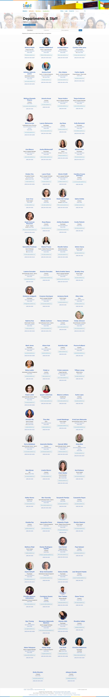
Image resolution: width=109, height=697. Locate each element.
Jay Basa (63, 123)
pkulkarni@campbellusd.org (79, 353)
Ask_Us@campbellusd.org (66, 693)
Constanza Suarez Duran (46, 597)
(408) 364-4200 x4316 (46, 656)
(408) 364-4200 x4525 (63, 454)
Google (32, 688)
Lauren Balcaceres (46, 123)
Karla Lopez (79, 395)
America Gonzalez (46, 271)
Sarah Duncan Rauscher (30, 222)
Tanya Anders (63, 98)
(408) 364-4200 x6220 (46, 82)
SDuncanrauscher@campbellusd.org (29, 229)
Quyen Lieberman (46, 395)
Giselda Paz (30, 522)
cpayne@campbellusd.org (79, 503)
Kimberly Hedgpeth (29, 296)
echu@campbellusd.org (29, 181)
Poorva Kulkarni (79, 345)
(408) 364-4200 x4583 (30, 631)
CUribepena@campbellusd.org (79, 55)
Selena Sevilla (63, 572)
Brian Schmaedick (46, 572)
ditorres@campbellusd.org (79, 602)
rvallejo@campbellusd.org (79, 627)
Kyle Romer (63, 547)
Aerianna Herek (62, 296)
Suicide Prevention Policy (67, 694)
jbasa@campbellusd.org (62, 129)
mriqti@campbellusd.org (29, 553)
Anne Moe (79, 444)
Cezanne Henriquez (46, 296)
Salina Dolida (79, 199)
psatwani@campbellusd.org (79, 553)
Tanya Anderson (79, 98)
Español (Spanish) (30, 689)
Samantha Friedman (30, 247)
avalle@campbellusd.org (62, 628)
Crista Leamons (62, 370)
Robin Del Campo (63, 199)
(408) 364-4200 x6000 (30, 405)
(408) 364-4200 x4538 (63, 605)
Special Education (29, 177)
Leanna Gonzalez (30, 271)
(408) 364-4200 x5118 (63, 557)
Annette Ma (30, 419)
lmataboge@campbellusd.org (63, 425)
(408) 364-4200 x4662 (46, 507)
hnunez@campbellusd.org (29, 503)
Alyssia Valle (62, 621)
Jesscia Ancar (46, 98)
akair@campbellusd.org (46, 353)
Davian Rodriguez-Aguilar (46, 547)
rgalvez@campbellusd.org (63, 254)
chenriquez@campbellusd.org (46, 303)
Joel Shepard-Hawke (79, 572)
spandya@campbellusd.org (63, 503)
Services (38, 11)
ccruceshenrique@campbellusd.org (79, 181)
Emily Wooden (38, 672)
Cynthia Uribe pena (79, 47)
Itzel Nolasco (79, 470)
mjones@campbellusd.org (29, 353)
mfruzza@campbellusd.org (46, 254)
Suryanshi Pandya (62, 497)
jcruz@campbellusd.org (29, 204)
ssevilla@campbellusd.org (63, 579)
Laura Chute (46, 174)
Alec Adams (63, 72)
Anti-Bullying (60, 694)
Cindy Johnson (79, 321)
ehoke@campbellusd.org (79, 303)
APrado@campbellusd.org (63, 529)
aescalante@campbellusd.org (62, 229)
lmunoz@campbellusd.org (46, 476)
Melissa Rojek (29, 47)
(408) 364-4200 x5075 (63, 281)
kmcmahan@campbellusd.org (29, 451)
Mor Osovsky (46, 497)
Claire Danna (46, 199)
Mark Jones (30, 345)
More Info (74, 693)
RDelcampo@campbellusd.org (62, 204)
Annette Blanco (62, 47)
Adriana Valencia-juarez (30, 73)
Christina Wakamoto (79, 647)
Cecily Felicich (79, 222)
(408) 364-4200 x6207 (79, 455)
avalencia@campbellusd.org (30, 81)
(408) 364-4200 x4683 (63, 257)
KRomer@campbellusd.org (63, 554)
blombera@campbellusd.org (63, 400)
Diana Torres (79, 596)
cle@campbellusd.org (46, 376)
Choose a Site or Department (29, 24)
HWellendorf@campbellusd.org (46, 55)
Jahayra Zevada (71, 672)
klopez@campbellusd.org (79, 400)
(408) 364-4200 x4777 (79, 159)
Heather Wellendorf (46, 47)
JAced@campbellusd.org (46, 79)
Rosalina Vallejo (79, 621)
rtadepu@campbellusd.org (63, 602)
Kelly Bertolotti (79, 123)
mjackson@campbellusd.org (46, 328)
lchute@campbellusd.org (46, 181)
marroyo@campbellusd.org (29, 132)
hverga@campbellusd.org (46, 653)
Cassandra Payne (79, 497)
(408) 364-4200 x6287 (30, 57)
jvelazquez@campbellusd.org (29, 655)
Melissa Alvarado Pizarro (29, 99)
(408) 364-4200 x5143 (30, 257)
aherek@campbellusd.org (62, 302)
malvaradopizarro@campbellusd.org (29, 106)
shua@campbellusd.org (29, 328)
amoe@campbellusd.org (79, 453)
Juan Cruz (29, 199)
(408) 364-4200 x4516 (46, 159)
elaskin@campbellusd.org (29, 376)
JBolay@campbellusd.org (62, 155)
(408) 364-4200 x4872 (38, 680)
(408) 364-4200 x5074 (30, 581)
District (25, 11)
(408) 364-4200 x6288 (30, 134)
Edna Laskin (29, 370)
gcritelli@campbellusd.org (62, 181)
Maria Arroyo (29, 123)
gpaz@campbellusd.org (29, 528)
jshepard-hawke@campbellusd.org (79, 577)
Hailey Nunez (29, 497)
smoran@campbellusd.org (29, 476)
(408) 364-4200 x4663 (46, 133)
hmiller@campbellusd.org (62, 451)
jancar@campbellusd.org (46, 104)
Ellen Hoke (79, 296)
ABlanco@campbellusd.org (63, 55)
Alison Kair (46, 345)
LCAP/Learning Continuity (33, 694)
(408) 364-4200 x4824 (30, 184)
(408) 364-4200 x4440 (63, 483)
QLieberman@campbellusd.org (46, 400)
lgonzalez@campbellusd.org (30, 279)
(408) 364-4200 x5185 (79, 657)
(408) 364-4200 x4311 (30, 429)
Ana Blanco (30, 149)
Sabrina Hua (29, 321)
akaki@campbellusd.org (62, 351)
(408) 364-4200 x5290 (63, 158)
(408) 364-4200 (29, 108)
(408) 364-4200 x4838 (63, 656)
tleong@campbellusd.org (79, 376)
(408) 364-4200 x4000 (79, 133)
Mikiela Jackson (46, 321)
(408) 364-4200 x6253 (30, 84)
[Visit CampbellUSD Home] (27, 4)
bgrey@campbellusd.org (79, 277)
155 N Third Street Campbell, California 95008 (61, 691)
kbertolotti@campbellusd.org (79, 130)
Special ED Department (29, 51)
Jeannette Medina (46, 444)
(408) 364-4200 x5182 (30, 331)
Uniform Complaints (53, 694)
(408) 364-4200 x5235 (63, 207)
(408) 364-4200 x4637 (46, 403)
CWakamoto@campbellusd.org (79, 655)
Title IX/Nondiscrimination (43, 694)
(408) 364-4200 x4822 (30, 454)
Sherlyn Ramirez (79, 522)
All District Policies (77, 694)
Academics (46, 11)
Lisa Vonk (62, 647)
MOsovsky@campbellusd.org (46, 505)
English (25, 689)
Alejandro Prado (62, 522)
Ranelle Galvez (63, 247)
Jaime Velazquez (29, 647)
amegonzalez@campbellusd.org (46, 277)
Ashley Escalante (63, 222)
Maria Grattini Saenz (63, 271)
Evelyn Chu (30, 174)
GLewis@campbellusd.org (29, 402)
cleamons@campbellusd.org (63, 377)
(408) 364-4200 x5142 (46, 257)
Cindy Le (46, 370)
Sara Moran (30, 470)
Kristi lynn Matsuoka (79, 419)
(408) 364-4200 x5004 (79, 57)
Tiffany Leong (79, 370)
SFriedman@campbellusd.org (29, 254)
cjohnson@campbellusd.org (79, 328)
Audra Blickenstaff (46, 149)
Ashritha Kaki (63, 345)
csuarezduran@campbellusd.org (46, 604)
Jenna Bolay (63, 149)
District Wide (29, 52)
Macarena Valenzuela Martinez (46, 622)
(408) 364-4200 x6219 (46, 57)
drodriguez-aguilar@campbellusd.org (46, 554)
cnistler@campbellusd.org (62, 480)
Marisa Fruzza (46, 247)
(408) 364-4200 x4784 (63, 82)
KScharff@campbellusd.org (30, 579)
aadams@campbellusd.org (63, 79)
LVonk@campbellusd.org (62, 653)
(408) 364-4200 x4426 (30, 232)
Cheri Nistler (62, 473)
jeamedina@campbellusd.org (46, 451)
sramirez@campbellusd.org (79, 528)
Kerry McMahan (29, 444)
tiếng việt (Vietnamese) (38, 689)
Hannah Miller (63, 444)
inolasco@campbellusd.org (79, 476)
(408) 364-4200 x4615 (79, 80)
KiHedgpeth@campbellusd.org (29, 303)
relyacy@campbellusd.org (46, 228)
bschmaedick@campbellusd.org (46, 577)
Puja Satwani (79, 547)
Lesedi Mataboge (63, 419)
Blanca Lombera (62, 395)
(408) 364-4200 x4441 (46, 207)
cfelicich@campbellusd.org (79, 228)
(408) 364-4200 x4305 (30, 355)
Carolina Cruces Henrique (79, 174)
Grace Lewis (29, 395)
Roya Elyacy (46, 222)
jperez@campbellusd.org (46, 528)
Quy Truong (29, 621)
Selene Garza (79, 247)
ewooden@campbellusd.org (38, 678)
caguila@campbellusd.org (79, 78)
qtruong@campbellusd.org (29, 628)
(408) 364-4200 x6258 (63, 57)
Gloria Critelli (62, 174)
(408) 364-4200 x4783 (79, 331)
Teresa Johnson (62, 321)
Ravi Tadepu (63, 596)
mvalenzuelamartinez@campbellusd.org (46, 630)
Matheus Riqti (29, 547)
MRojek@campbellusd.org (29, 55)
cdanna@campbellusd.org (46, 204)
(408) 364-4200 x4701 (46, 331)
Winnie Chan (79, 149)
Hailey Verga (46, 647)
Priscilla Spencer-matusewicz (30, 597)
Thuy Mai (46, 419)
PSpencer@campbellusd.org (29, 604)
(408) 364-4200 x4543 (63, 631)
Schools (31, 11)
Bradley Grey (79, 271)
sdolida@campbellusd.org (79, 204)
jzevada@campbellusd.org (71, 678)
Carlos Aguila (79, 72)
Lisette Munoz (46, 470)
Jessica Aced (46, 72)
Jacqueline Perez (46, 522)
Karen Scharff (29, 572)
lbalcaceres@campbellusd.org (46, 130)
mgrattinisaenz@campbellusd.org (63, 279)
